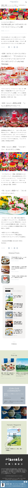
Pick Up (14, 355)
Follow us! (14, 416)
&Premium (7, 479)
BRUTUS (5, 478)
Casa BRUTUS (10, 478)
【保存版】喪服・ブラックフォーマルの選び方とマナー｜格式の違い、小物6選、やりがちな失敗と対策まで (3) (16, 484)
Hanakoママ (16, 479)
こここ (20, 479)
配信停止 (22, 398)
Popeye (24, 478)
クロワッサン (15, 478)
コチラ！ (17, 232)
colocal (13, 479)
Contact (14, 473)
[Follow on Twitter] (12, 464)
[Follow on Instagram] (6, 464)
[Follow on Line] (18, 464)
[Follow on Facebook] (9, 464)
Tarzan (10, 479)
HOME (2, 5)
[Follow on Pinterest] (15, 464)
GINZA (18, 478)
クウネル (21, 478)
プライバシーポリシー (16, 401)
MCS (22, 479)
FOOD (6, 5)
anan (3, 478)
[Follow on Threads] (21, 464)
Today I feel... (6, 481)
